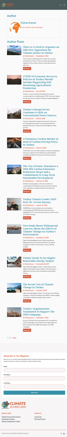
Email (5, 366)
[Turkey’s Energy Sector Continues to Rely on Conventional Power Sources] (14, 113)
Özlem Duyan (28, 23)
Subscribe (34, 392)
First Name (7, 374)
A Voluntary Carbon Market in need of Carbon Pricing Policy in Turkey (40, 142)
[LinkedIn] (64, 433)
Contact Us (38, 417)
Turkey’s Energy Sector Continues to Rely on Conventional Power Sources (39, 112)
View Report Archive (8, 419)
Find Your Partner (39, 419)
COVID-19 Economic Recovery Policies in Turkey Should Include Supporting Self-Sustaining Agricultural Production (40, 82)
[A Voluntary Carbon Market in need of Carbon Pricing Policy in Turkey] (14, 143)
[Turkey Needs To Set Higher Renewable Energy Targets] (14, 262)
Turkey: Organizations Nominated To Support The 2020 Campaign (39, 311)
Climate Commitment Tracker (11, 421)
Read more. (27, 68)
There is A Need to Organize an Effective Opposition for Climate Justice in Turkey (41, 50)
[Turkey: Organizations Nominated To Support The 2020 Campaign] (14, 312)
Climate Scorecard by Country (11, 417)
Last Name (7, 383)
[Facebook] (61, 433)
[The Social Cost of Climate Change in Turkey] (14, 288)
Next (14, 338)
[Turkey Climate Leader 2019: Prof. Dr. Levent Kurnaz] (14, 204)
